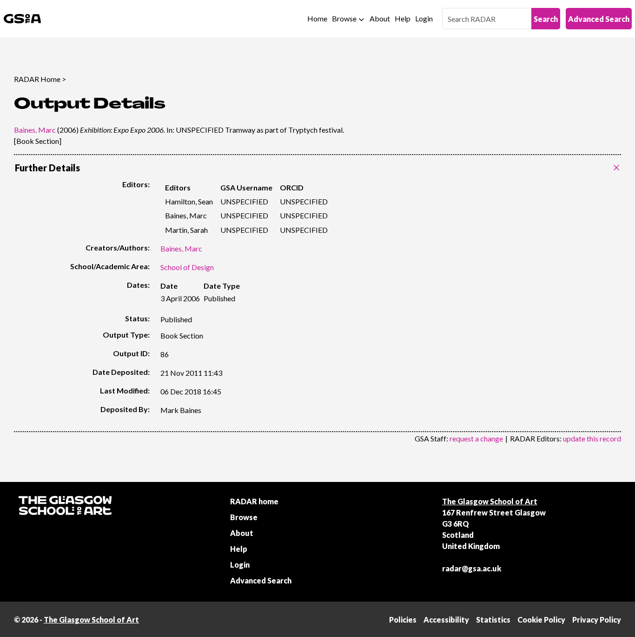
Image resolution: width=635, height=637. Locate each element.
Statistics (493, 619)
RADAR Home (37, 79)
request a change (476, 438)
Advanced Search (598, 18)
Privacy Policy (596, 619)
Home (317, 18)
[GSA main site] (22, 18)
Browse (344, 18)
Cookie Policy (541, 619)
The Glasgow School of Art (489, 501)
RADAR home (254, 501)
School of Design (187, 267)
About (380, 18)
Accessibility (446, 619)
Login (424, 18)
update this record (592, 438)
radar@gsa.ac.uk (471, 568)
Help (402, 18)
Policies (403, 619)
